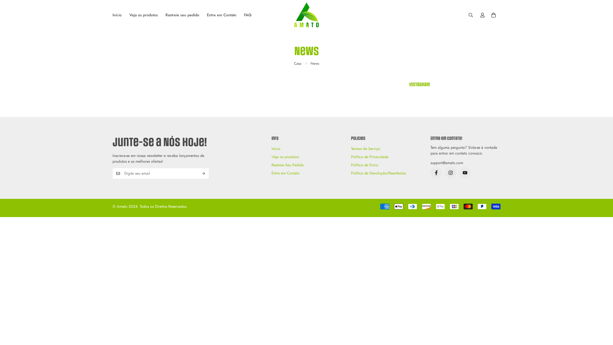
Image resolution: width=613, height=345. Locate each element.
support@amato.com (447, 163)
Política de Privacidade (369, 157)
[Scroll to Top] (603, 318)
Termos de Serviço (365, 148)
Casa (297, 63)
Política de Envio (364, 165)
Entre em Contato (221, 15)
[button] (493, 15)
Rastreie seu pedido (182, 15)
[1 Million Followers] (465, 172)
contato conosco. (469, 153)
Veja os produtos (143, 15)
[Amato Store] (306, 15)
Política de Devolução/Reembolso (378, 173)
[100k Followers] (450, 172)
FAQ (247, 15)
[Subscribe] (203, 173)
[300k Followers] (436, 172)
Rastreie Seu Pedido (288, 165)
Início (117, 15)
